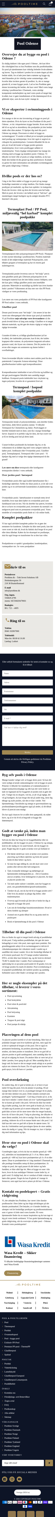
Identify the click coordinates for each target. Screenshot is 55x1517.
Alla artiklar (9, 1413)
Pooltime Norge (11, 1434)
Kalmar (9, 1308)
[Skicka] (49, 1463)
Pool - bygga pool (11, 1338)
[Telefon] (31, 1514)
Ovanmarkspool (11, 1334)
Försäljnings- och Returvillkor (17, 1397)
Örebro (45, 1308)
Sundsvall (27, 1308)
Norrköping (9, 1303)
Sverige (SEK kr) (23, 1492)
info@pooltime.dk (12, 590)
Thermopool (9, 1326)
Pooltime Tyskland (12, 1442)
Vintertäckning (10, 1368)
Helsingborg (27, 1293)
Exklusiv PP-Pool (11, 1342)
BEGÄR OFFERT (12, 1514)
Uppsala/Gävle (27, 1298)
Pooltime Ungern (11, 1450)
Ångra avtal (9, 1401)
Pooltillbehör (9, 1384)
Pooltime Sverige (11, 1426)
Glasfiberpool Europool (14, 1376)
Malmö (9, 1293)
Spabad (7, 1354)
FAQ (6, 1405)
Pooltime (36, 1499)
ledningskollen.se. (26, 874)
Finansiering (12, 1273)
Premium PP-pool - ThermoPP (17, 1346)
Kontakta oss (9, 1393)
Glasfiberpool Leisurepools (15, 1380)
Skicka (27, 752)
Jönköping (45, 1298)
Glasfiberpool (10, 1350)
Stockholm (45, 1293)
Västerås (27, 1303)
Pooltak (7, 1330)
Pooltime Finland (11, 1438)
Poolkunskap (9, 1409)
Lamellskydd (9, 1372)
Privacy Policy (27, 762)
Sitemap (7, 1417)
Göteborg (9, 1298)
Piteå (45, 1303)
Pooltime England (11, 1446)
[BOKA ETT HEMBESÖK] (21, 1514)
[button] (4, 4)
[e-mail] (40, 1514)
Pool (6, 1322)
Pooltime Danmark (12, 1430)
